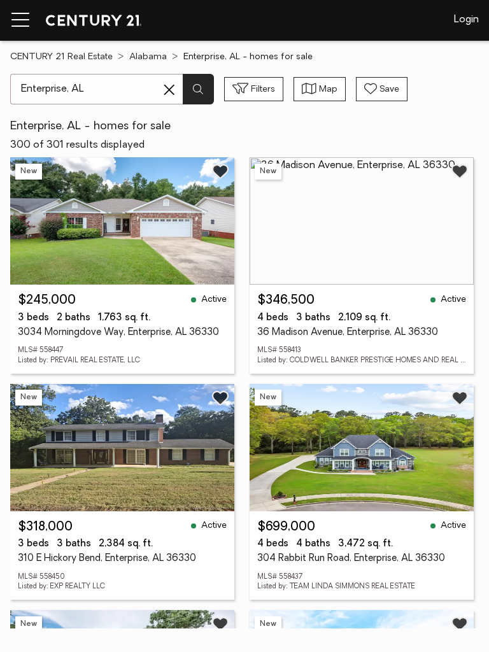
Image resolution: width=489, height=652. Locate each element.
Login (466, 20)
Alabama (148, 57)
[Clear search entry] (169, 90)
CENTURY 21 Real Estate (61, 57)
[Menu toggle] (20, 20)
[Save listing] (220, 171)
